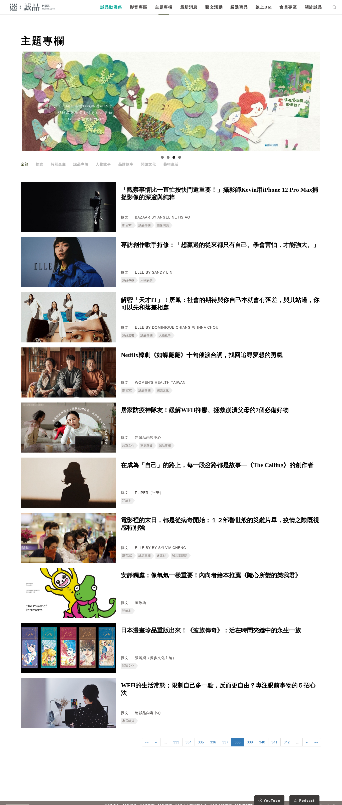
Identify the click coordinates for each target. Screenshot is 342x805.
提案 (39, 164)
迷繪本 (126, 500)
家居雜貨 (146, 445)
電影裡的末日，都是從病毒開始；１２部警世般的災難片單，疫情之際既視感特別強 (220, 524)
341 (274, 742)
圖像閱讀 (163, 225)
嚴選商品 (239, 7)
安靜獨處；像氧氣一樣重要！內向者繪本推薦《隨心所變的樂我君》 (211, 575)
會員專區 (288, 7)
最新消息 (189, 7)
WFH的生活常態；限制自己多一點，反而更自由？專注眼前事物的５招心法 (218, 689)
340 (262, 742)
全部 (24, 164)
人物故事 (103, 164)
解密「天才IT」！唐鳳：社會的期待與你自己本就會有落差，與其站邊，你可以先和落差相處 (220, 304)
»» (316, 742)
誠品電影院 (179, 555)
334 (189, 742)
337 (225, 742)
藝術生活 (171, 164)
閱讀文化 (148, 164)
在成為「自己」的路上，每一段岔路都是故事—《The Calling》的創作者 (217, 465)
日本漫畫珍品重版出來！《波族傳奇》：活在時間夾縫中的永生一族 (211, 630)
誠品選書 (128, 335)
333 (176, 742)
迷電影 (161, 555)
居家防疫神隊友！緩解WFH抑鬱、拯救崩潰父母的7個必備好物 (205, 410)
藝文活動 (214, 7)
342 (287, 742)
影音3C (127, 225)
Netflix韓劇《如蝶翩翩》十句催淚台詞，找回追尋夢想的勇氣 (202, 355)
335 (201, 742)
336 (213, 742)
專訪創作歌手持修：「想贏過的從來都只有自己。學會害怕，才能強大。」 (220, 245)
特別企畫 (58, 164)
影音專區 (138, 7)
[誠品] (32, 7)
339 (250, 742)
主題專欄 (164, 7)
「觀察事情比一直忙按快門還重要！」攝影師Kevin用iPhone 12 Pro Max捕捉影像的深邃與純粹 (219, 193)
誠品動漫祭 (111, 7)
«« (147, 742)
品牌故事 (125, 164)
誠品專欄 (80, 164)
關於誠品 (313, 7)
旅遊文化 (128, 445)
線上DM (264, 7)
